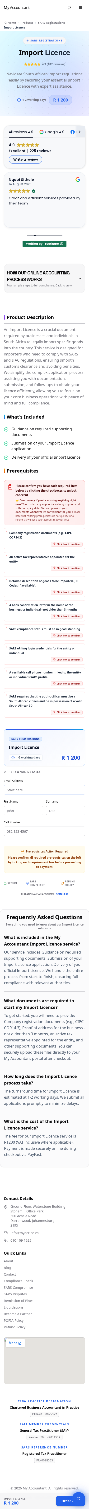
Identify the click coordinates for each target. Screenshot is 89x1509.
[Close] (78, 1498)
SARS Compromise (18, 1287)
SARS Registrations (51, 23)
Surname (52, 801)
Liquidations (13, 1307)
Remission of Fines (18, 1300)
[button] (51, 131)
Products (27, 23)
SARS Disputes (15, 1294)
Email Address (13, 781)
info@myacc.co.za (24, 1233)
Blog (7, 1267)
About (8, 1261)
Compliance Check (18, 1281)
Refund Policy (70, 883)
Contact (10, 1274)
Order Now (70, 1501)
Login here (61, 894)
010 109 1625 (20, 1240)
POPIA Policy (13, 1320)
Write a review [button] (25, 159)
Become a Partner (18, 1314)
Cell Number (12, 822)
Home (12, 23)
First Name (11, 801)
